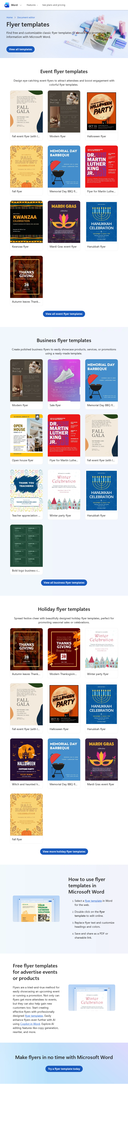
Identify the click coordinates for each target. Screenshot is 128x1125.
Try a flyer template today (64, 1069)
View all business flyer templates (64, 582)
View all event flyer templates (64, 314)
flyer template (93, 901)
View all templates (20, 49)
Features (31, 4)
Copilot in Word (30, 1024)
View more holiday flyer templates (64, 851)
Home (10, 17)
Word (14, 5)
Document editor (26, 17)
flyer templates (34, 1016)
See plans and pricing (53, 4)
